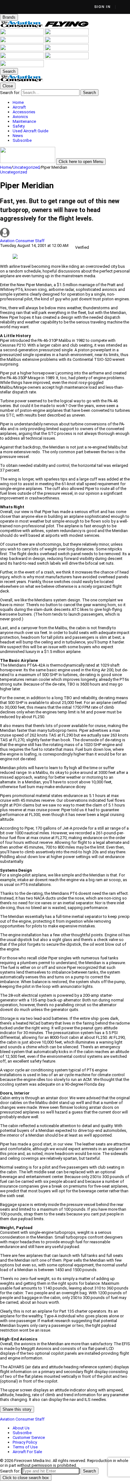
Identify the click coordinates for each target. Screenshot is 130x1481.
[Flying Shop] (22, 65)
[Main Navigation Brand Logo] (22, 80)
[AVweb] (67, 34)
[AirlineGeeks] (22, 34)
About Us (21, 1428)
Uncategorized (26, 167)
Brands (9, 17)
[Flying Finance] (22, 57)
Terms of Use (25, 1447)
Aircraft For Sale (27, 1451)
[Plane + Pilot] (67, 49)
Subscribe (22, 1432)
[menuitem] (71, 102)
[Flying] (67, 26)
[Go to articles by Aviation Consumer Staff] (65, 233)
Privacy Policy (25, 1442)
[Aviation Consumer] (22, 26)
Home (5, 167)
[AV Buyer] (67, 42)
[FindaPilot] (67, 57)
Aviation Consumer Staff (22, 240)
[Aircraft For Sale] (22, 42)
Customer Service (29, 1437)
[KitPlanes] (22, 49)
